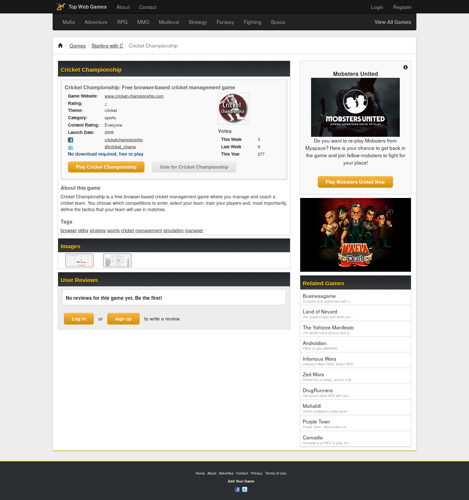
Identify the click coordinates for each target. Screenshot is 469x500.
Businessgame (328, 298)
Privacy (257, 472)
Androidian (320, 345)
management (148, 230)
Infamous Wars (328, 360)
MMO (143, 21)
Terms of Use (275, 472)
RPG (122, 21)
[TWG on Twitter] (244, 488)
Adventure (96, 21)
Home (200, 472)
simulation (173, 230)
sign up (123, 318)
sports (113, 230)
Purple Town (326, 423)
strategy (98, 230)
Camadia (327, 439)
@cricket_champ (120, 146)
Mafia (69, 21)
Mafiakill (325, 408)
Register (402, 6)
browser (69, 230)
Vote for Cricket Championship (194, 166)
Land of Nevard (328, 313)
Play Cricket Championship (106, 166)
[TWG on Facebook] (237, 488)
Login (377, 6)
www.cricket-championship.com (134, 96)
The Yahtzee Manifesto (328, 329)
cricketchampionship (124, 139)
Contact (147, 6)
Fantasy (225, 21)
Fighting (252, 21)
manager (194, 230)
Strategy (198, 21)
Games (78, 45)
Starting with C (107, 45)
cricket (127, 230)
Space (278, 21)
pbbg (83, 230)
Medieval (169, 21)
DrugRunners (327, 392)
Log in (79, 318)
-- (106, 103)
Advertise (226, 472)
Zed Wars (328, 376)
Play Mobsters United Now (355, 181)
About (123, 6)
